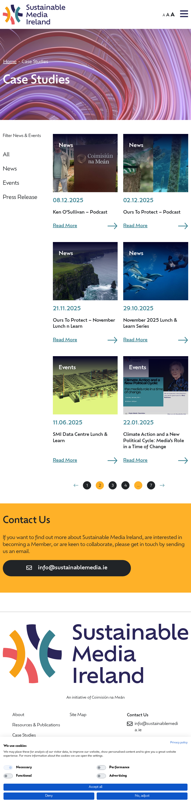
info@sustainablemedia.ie (72, 568)
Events (11, 183)
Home (10, 62)
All (6, 155)
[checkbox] (8, 767)
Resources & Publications (36, 725)
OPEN (184, 13)
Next (162, 485)
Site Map (78, 715)
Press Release (20, 197)
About (18, 715)
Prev (76, 485)
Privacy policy (179, 742)
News (10, 169)
